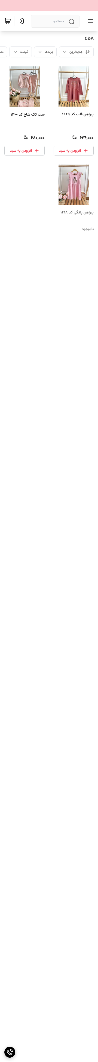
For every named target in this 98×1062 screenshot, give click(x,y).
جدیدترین (76, 52)
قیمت (24, 52)
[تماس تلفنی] (9, 1052)
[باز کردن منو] (89, 21)
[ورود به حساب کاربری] (22, 21)
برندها (49, 52)
